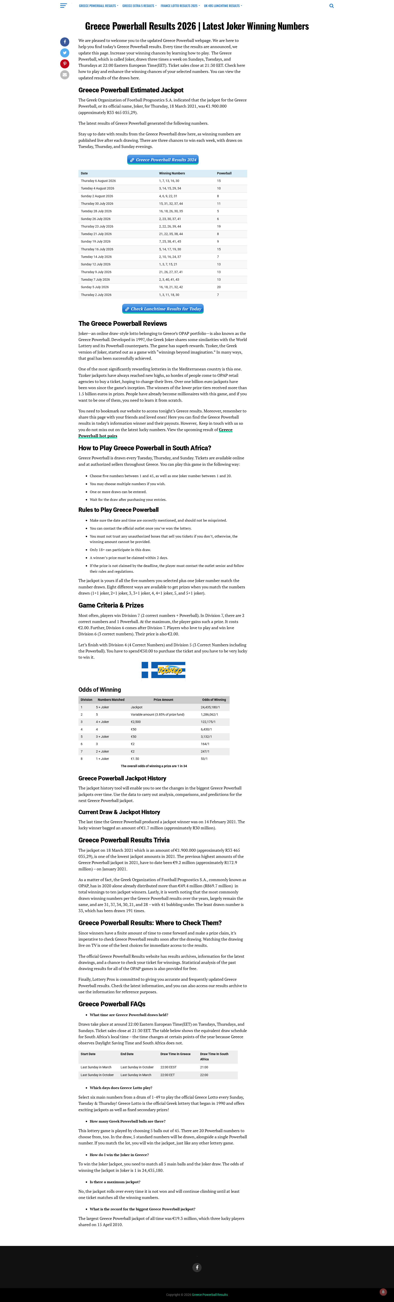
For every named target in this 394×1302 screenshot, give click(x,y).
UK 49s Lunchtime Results (222, 5)
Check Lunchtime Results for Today (166, 308)
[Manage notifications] (383, 1292)
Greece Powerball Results (97, 5)
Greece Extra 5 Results (138, 5)
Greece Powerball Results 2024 (166, 159)
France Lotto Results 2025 (179, 5)
